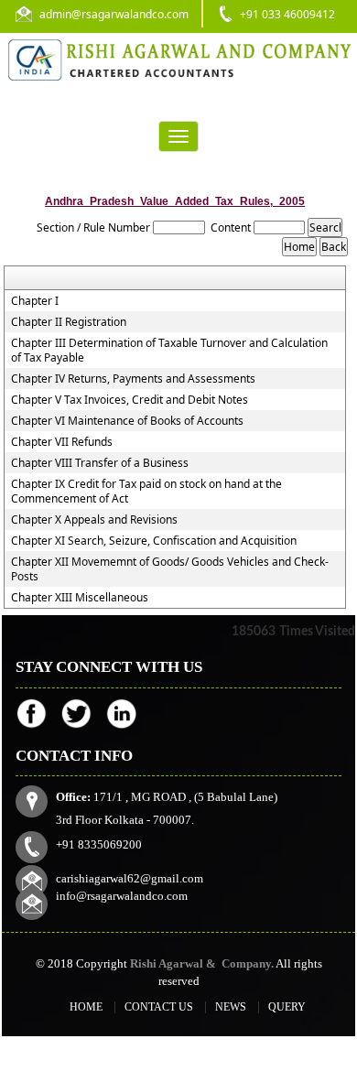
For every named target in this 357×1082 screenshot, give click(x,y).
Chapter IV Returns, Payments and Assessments (133, 379)
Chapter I (35, 301)
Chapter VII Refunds (62, 442)
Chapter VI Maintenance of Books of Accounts (127, 421)
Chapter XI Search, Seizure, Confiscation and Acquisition (154, 541)
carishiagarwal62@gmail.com (129, 878)
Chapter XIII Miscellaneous (79, 597)
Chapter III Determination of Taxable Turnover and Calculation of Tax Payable (169, 350)
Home (86, 1007)
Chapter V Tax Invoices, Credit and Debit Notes (129, 400)
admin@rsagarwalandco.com (114, 14)
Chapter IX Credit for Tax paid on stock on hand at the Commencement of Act (146, 491)
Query (287, 1007)
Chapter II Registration (68, 322)
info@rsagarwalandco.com (122, 896)
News (230, 1007)
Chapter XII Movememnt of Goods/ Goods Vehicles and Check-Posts (170, 569)
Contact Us (158, 1007)
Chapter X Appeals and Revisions (94, 520)
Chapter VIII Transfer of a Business (100, 463)
